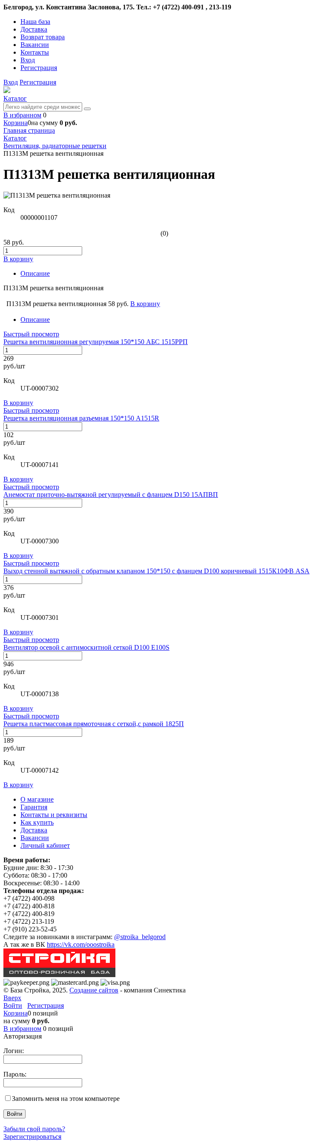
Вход (27, 60)
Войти (12, 1005)
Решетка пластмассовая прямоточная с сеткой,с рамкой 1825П (93, 723)
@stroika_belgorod (140, 936)
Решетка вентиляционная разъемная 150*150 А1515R (81, 418)
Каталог (15, 98)
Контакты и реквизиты (53, 814)
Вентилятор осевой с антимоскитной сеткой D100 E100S (86, 647)
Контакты (34, 52)
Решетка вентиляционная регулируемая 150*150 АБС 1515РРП (95, 341)
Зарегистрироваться (32, 1136)
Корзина (15, 122)
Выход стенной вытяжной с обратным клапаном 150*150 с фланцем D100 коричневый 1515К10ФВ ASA (156, 571)
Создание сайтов (93, 990)
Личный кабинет (45, 845)
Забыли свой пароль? (34, 1128)
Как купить (37, 822)
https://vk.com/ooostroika (81, 944)
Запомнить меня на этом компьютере (66, 1098)
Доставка (33, 29)
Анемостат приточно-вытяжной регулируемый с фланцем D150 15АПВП (110, 494)
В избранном (22, 115)
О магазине (37, 799)
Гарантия (33, 807)
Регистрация (38, 67)
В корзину (18, 402)
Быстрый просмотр (31, 334)
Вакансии (34, 44)
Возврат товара (42, 37)
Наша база (35, 21)
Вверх (12, 997)
